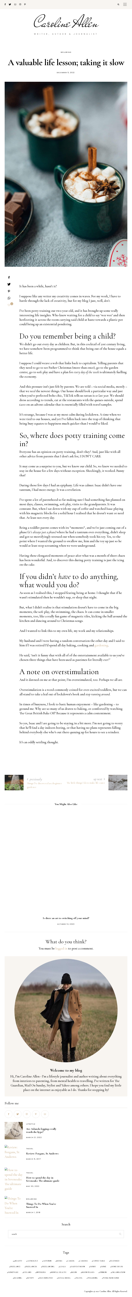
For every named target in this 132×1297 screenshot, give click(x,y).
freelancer (31, 1266)
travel (79, 1278)
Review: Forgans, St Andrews (42, 1153)
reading (18, 1278)
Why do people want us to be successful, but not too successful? (67, 918)
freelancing (48, 1266)
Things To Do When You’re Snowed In (41, 1205)
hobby (93, 1266)
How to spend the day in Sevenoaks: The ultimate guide (42, 1179)
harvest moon (78, 1266)
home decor (117, 1266)
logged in (61, 948)
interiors (41, 1272)
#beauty (18, 1261)
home (103, 1266)
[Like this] (9, 305)
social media (64, 1278)
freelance (15, 1266)
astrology (32, 1261)
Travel (29, 1149)
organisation (118, 1272)
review (30, 1278)
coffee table (99, 1261)
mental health (58, 1272)
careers (84, 1261)
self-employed (46, 1278)
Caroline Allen (66, 23)
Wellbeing (66, 52)
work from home (111, 1278)
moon (74, 1272)
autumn (47, 1261)
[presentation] (12, 860)
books (59, 1261)
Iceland (27, 1272)
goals (63, 1266)
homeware (13, 1272)
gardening (101, 645)
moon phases (88, 1272)
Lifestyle (30, 1124)
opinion (103, 1272)
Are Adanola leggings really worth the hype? (41, 1130)
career (70, 1261)
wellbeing (93, 1278)
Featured (114, 1261)
